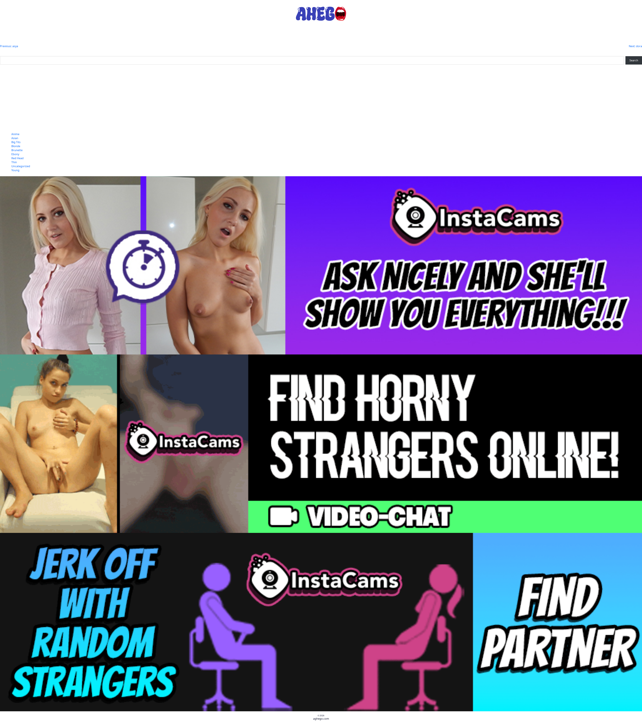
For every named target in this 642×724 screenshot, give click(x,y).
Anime (15, 134)
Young (15, 170)
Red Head (17, 158)
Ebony (15, 154)
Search (4, 54)
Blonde (15, 146)
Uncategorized (20, 166)
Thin (14, 162)
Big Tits (16, 142)
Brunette (17, 150)
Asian (14, 138)
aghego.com (321, 718)
